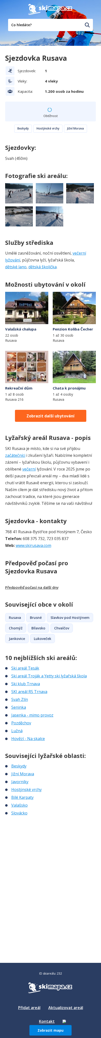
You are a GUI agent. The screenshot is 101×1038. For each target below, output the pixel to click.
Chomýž (16, 628)
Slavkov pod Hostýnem (69, 617)
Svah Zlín (19, 699)
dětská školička (42, 267)
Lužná (17, 730)
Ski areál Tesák (25, 668)
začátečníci (15, 455)
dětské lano (15, 267)
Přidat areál (29, 1007)
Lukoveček (42, 638)
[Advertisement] (42, 848)
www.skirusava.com (33, 545)
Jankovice (17, 638)
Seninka (18, 707)
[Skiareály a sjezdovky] (64, 1021)
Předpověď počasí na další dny (32, 587)
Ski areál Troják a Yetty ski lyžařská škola (49, 676)
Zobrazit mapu (50, 1030)
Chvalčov (61, 628)
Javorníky (19, 781)
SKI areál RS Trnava (29, 691)
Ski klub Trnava (25, 683)
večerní (29, 469)
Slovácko (19, 813)
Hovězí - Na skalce (28, 738)
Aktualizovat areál (65, 1007)
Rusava (15, 617)
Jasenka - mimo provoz (32, 715)
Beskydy (23, 128)
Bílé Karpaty (22, 797)
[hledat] (87, 25)
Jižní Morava (75, 128)
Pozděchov (21, 723)
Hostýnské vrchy (48, 128)
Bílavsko (38, 628)
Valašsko (19, 805)
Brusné (36, 617)
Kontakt (47, 1021)
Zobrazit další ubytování (50, 416)
